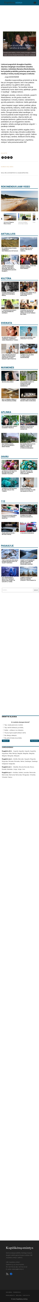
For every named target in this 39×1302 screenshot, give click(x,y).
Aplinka (6, 412)
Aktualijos (8, 234)
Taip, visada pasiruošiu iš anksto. (13, 725)
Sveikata (6, 323)
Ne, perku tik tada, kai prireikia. (13, 738)
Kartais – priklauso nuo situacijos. (14, 730)
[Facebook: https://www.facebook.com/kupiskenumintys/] (11, 1274)
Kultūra (6, 278)
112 (3, 501)
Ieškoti (36, 590)
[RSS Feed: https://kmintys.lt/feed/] (7, 1274)
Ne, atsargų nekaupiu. (10, 735)
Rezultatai (34, 741)
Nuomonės (7, 367)
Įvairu (5, 456)
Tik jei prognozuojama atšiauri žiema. (15, 732)
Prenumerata (10, 1295)
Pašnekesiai (17, 1292)
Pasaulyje (7, 545)
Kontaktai (26, 1295)
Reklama (19, 1295)
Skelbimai (9, 1292)
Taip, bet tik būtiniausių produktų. (14, 727)
